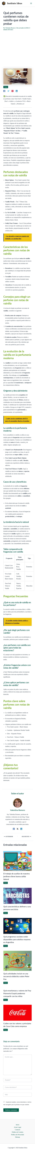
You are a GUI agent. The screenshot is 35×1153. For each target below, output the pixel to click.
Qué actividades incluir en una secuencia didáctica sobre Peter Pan (16, 976)
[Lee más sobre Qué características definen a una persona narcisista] (17, 895)
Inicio (17, 1125)
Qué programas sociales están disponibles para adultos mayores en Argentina (17, 939)
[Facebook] (4, 91)
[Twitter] (8, 91)
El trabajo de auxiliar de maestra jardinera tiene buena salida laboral (16, 876)
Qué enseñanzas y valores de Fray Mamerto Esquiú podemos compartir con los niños (17, 993)
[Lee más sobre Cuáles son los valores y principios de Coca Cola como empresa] (17, 1012)
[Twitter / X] (17, 829)
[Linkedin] (17, 91)
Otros (5, 87)
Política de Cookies (17, 1132)
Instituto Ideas (14, 3)
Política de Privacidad (17, 1134)
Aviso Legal (17, 1127)
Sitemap (17, 1137)
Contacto (17, 1129)
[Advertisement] (17, 49)
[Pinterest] (12, 91)
